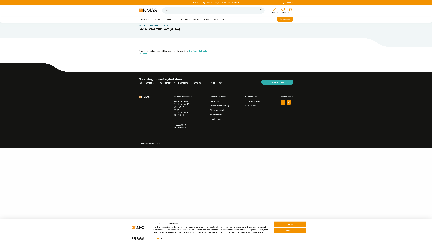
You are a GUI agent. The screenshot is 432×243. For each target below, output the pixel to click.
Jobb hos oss (215, 119)
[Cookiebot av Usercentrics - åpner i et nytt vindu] (138, 238)
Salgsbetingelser (252, 101)
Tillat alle (289, 224)
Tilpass (288, 231)
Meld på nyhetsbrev (277, 82)
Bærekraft (214, 101)
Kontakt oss (285, 19)
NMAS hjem (143, 25)
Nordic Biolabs (216, 115)
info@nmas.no (180, 128)
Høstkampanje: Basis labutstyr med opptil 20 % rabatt (216, 3)
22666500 (181, 125)
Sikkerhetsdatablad (218, 110)
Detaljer (156, 239)
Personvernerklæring (219, 106)
